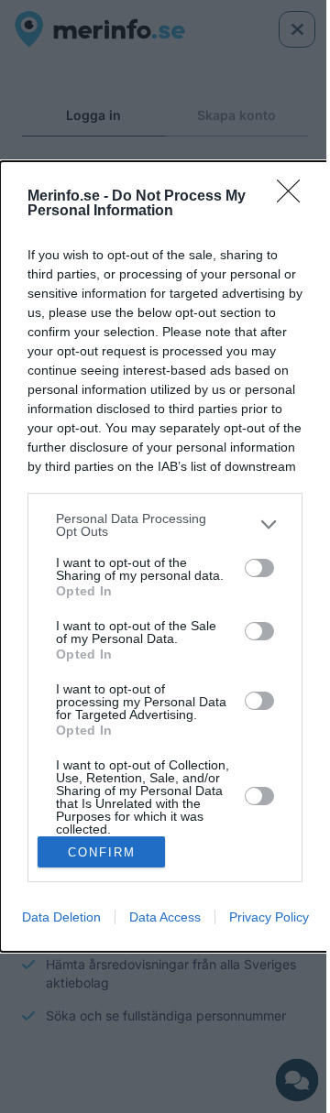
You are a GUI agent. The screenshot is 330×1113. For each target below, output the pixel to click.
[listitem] (165, 525)
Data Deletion (61, 917)
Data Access (165, 917)
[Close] (294, 197)
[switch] (259, 568)
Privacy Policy (269, 917)
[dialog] (165, 557)
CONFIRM (102, 852)
